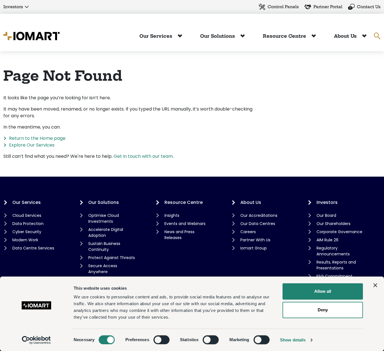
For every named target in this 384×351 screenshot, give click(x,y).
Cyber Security (26, 232)
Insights (171, 215)
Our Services (156, 36)
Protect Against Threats (111, 257)
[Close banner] (375, 285)
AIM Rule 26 (327, 240)
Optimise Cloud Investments (103, 218)
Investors (13, 6)
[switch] (161, 339)
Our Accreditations (258, 215)
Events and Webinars (184, 223)
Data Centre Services (33, 248)
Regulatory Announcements (333, 251)
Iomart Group (253, 248)
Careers (248, 232)
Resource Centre (285, 36)
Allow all (322, 291)
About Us (346, 36)
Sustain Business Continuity (104, 246)
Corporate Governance (339, 232)
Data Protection (28, 223)
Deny (323, 309)
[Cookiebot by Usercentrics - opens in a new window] (36, 340)
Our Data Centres (257, 223)
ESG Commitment (335, 276)
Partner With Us (255, 240)
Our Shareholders (334, 223)
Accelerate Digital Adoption (105, 232)
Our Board (326, 215)
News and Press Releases (179, 234)
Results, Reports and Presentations (336, 265)
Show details (293, 340)
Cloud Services (26, 215)
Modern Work (25, 240)
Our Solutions (218, 36)
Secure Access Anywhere (102, 268)
